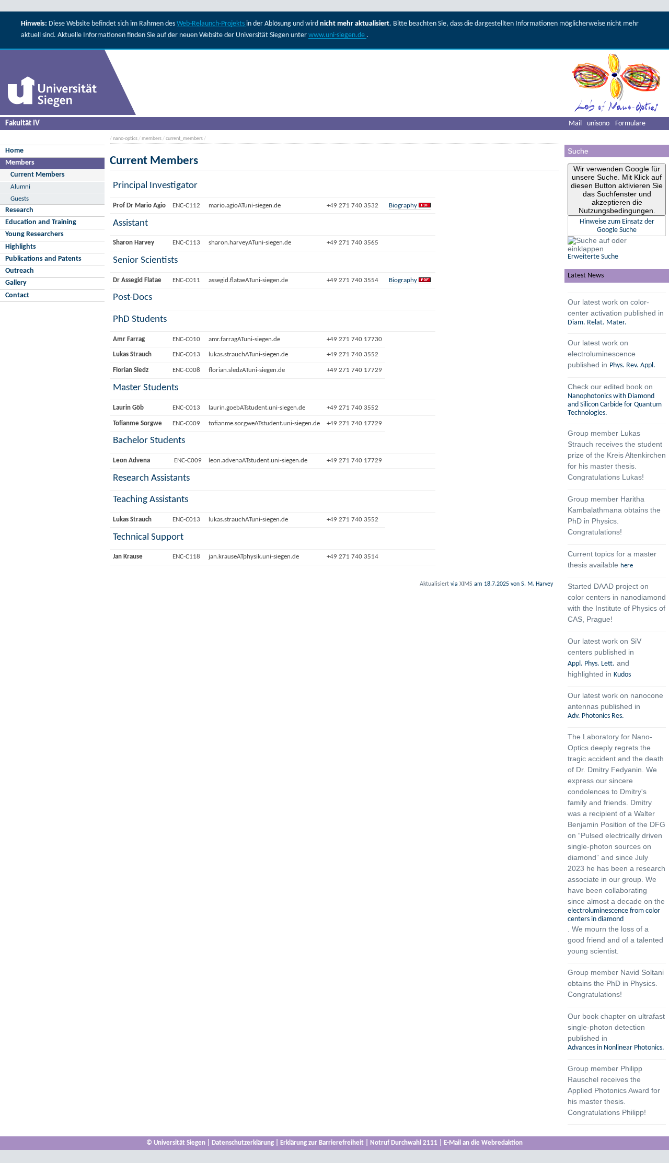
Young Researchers (34, 234)
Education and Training (40, 222)
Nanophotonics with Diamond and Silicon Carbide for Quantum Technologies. (615, 404)
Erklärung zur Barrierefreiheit (322, 1142)
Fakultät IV (22, 123)
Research (19, 210)
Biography (403, 205)
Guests (19, 198)
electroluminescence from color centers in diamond (614, 915)
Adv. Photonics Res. (596, 716)
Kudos (622, 675)
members (152, 139)
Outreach (19, 271)
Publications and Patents (43, 259)
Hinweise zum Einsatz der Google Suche (617, 226)
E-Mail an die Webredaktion (483, 1142)
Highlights (20, 247)
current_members (184, 139)
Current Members (37, 175)
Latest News (586, 276)
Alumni (20, 186)
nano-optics (125, 139)
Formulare (630, 123)
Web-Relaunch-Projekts (211, 24)
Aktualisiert (434, 584)
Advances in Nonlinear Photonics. (616, 1048)
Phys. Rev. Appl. (632, 365)
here (626, 565)
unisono (598, 123)
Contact (17, 295)
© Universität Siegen (175, 1142)
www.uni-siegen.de (337, 35)
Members (19, 163)
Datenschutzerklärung (243, 1142)
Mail (575, 123)
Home (14, 151)
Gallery (16, 283)
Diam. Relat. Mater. (597, 323)
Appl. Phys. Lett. (591, 664)
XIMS (465, 584)
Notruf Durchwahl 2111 (403, 1142)
